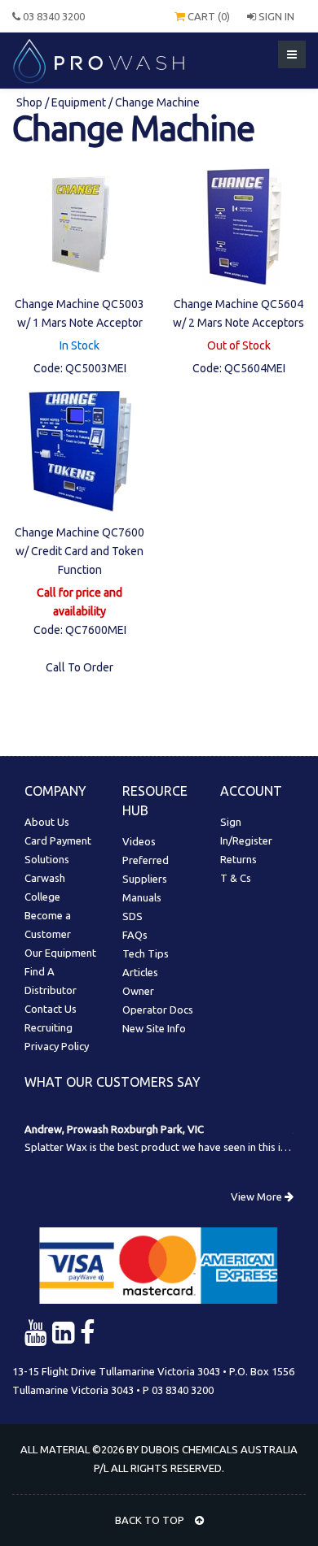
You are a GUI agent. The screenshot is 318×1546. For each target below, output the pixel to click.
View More (258, 1196)
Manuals (141, 897)
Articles (140, 972)
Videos (139, 841)
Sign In (275, 16)
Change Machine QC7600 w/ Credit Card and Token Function (79, 551)
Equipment (78, 102)
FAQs (135, 934)
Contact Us (50, 1008)
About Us (46, 821)
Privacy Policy (56, 1046)
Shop (30, 102)
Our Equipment (60, 952)
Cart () (207, 16)
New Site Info (154, 1028)
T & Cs (235, 878)
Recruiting (48, 1027)
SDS (132, 916)
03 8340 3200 (52, 16)
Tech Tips (145, 953)
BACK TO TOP (151, 1520)
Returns (238, 859)
